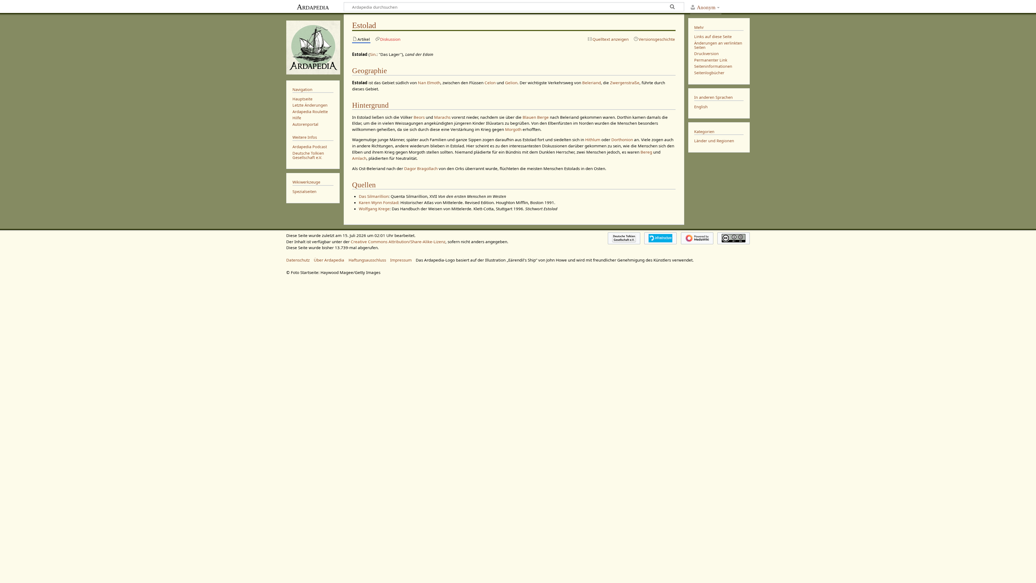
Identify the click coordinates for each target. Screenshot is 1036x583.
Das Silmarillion (373, 196)
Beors (419, 117)
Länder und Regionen (714, 140)
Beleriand (591, 82)
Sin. (373, 54)
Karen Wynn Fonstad (378, 202)
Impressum (401, 260)
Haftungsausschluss (367, 260)
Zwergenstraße (624, 82)
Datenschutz (298, 260)
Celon (490, 82)
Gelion (511, 82)
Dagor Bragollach (421, 168)
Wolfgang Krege (374, 208)
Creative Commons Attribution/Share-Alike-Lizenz (398, 241)
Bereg (646, 152)
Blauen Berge (536, 117)
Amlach (359, 158)
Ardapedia (313, 7)
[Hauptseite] (313, 46)
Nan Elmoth (429, 82)
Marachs (442, 117)
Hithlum (592, 139)
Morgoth (513, 129)
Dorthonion (622, 139)
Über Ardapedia (329, 260)
